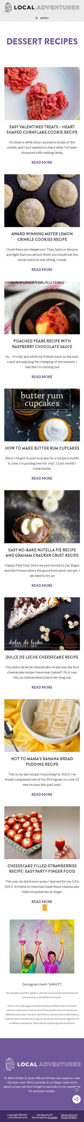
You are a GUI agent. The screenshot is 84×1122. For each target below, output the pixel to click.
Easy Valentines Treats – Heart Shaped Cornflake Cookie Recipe (42, 129)
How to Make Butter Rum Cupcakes (42, 448)
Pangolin (53, 1117)
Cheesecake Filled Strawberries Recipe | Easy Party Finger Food (42, 868)
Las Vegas (55, 1082)
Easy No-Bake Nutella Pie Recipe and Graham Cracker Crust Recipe (42, 552)
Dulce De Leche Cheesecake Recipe (42, 657)
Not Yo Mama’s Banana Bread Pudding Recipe (42, 761)
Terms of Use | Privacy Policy (69, 1116)
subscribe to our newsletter (63, 1086)
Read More (42, 162)
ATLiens (51, 1078)
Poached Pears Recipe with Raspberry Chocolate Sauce (42, 343)
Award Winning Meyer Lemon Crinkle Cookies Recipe (42, 236)
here (18, 1086)
